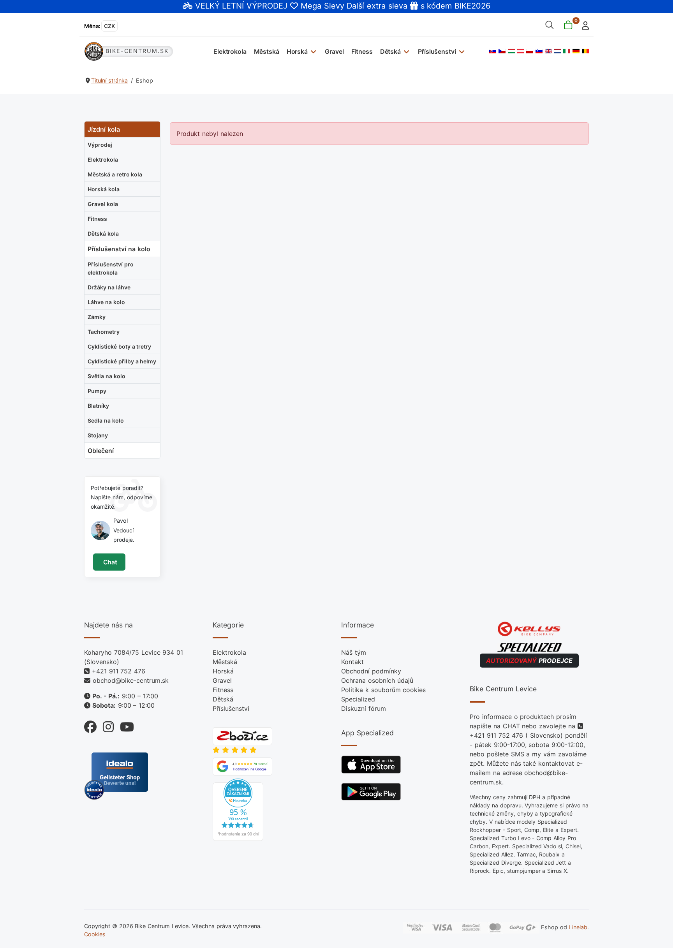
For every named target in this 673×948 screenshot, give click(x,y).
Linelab (578, 926)
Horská (297, 51)
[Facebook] (90, 725)
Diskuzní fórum (363, 708)
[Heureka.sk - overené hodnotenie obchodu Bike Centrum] (238, 809)
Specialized (358, 699)
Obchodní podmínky (371, 671)
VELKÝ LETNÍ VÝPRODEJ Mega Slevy (269, 6)
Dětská (390, 51)
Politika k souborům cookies (383, 690)
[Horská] (312, 51)
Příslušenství (437, 51)
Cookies (95, 934)
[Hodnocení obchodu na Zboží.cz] (242, 736)
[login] (583, 24)
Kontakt (352, 662)
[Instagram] (105, 725)
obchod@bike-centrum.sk (131, 680)
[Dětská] (405, 51)
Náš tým (353, 652)
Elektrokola (229, 51)
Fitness (362, 51)
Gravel (334, 51)
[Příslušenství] (460, 51)
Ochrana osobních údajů (377, 680)
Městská (266, 51)
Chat (109, 562)
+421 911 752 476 (118, 671)
